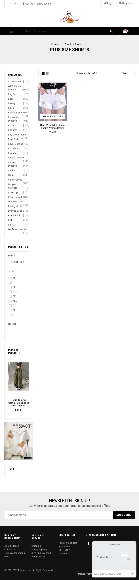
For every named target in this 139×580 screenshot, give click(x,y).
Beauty (11, 103)
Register (127, 3)
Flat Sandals (14, 215)
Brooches (13, 153)
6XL (15, 310)
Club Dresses (15, 179)
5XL (15, 305)
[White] (11, 331)
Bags (11, 98)
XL (14, 287)
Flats (10, 220)
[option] (18, 384)
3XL (15, 296)
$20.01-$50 (18, 262)
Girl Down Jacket (17, 229)
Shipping (36, 546)
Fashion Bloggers (68, 542)
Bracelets (13, 148)
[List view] (47, 73)
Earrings (12, 206)
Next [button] (30, 380)
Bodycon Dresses (17, 112)
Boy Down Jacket (17, 134)
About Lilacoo (11, 546)
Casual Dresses (16, 157)
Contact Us (10, 549)
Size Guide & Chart (41, 553)
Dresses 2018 (15, 201)
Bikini (11, 108)
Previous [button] (7, 380)
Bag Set (12, 94)
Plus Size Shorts (73, 44)
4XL (15, 300)
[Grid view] (43, 73)
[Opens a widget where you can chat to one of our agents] (114, 559)
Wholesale (64, 546)
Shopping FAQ (39, 549)
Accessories (14, 81)
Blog (6, 556)
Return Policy (38, 556)
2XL (15, 291)
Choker (12, 170)
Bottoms (12, 130)
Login (110, 3)
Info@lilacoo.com (43, 3)
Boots (11, 125)
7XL (15, 314)
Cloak (11, 175)
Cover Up (13, 192)
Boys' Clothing (15, 144)
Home (54, 44)
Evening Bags (15, 210)
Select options (52, 116)
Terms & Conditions (14, 553)
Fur (9, 224)
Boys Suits (13, 139)
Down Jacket (15, 197)
